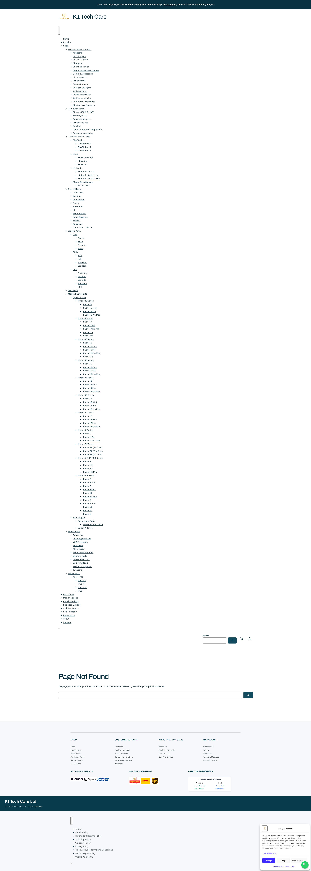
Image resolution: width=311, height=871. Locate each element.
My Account (208, 747)
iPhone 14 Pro (89, 388)
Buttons (77, 196)
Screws (76, 220)
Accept (269, 860)
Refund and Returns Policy (88, 835)
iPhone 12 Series (86, 412)
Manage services (270, 853)
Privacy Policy (290, 866)
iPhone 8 (87, 479)
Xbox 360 (82, 164)
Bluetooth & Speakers (84, 105)
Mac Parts (73, 290)
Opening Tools (80, 556)
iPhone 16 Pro (89, 349)
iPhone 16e (88, 356)
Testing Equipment (82, 566)
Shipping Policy (83, 839)
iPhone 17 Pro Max (91, 328)
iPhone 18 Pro (89, 311)
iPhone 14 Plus (90, 384)
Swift (80, 248)
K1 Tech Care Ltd (20, 801)
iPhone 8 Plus (89, 482)
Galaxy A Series (85, 528)
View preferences (299, 860)
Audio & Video (80, 91)
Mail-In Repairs (70, 597)
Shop (65, 45)
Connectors (78, 199)
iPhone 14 (87, 381)
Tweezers (77, 570)
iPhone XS (88, 468)
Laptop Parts (74, 231)
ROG (80, 255)
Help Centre (69, 615)
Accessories (75, 764)
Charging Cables (81, 66)
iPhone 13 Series (86, 395)
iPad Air (81, 583)
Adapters (77, 52)
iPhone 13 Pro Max (91, 409)
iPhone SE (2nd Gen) (93, 451)
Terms (78, 829)
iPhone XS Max (90, 472)
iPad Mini (82, 587)
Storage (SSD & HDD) (83, 112)
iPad (80, 591)
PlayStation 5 (84, 143)
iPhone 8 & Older (86, 475)
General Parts (74, 189)
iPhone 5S (87, 507)
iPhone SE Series (86, 444)
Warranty (119, 764)
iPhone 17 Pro (89, 325)
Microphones (79, 213)
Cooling (76, 126)
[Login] (250, 639)
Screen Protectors (82, 84)
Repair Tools (74, 531)
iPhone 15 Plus (90, 367)
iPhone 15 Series (86, 360)
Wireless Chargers (82, 87)
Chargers (77, 63)
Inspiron (82, 276)
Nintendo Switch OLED (89, 178)
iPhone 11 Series (85, 430)
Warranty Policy (83, 843)
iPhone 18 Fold (90, 307)
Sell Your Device (71, 608)
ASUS (75, 252)
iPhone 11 (87, 433)
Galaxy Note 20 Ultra (93, 524)
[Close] (59, 628)
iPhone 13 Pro (89, 405)
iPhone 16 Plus (90, 346)
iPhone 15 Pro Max (91, 374)
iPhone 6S (87, 493)
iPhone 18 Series (86, 300)
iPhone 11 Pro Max (91, 440)
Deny (283, 860)
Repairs (67, 42)
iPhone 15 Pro (89, 370)
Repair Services (121, 753)
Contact (67, 622)
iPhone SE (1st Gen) (92, 454)
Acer (75, 234)
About (66, 618)
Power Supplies (80, 122)
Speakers (77, 224)
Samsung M (79, 517)
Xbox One (82, 161)
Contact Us (119, 747)
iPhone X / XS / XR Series (90, 458)
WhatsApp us (169, 4)
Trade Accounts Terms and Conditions (94, 849)
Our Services (164, 753)
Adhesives (78, 192)
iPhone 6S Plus (90, 496)
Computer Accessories (84, 101)
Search (206, 635)
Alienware (82, 273)
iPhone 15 (87, 363)
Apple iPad (78, 576)
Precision (82, 283)
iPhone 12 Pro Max (91, 426)
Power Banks (79, 80)
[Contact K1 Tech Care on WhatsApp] (305, 865)
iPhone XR (88, 465)
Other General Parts (82, 227)
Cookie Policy (278, 866)
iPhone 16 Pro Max (91, 353)
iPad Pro (82, 580)
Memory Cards (80, 77)
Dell (75, 269)
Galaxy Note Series (87, 521)
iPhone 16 (87, 342)
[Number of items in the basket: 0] (242, 639)
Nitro (80, 241)
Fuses (76, 203)
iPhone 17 (87, 321)
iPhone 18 (87, 304)
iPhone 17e (88, 332)
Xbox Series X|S (85, 157)
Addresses (207, 753)
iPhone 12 (87, 416)
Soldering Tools (80, 562)
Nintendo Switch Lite (88, 175)
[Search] (232, 640)
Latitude (82, 280)
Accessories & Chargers (79, 49)
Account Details (210, 760)
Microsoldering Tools (83, 552)
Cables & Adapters (82, 119)
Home (66, 38)
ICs (74, 210)
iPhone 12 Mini (90, 419)
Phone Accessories (82, 94)
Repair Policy (81, 832)
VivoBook (82, 262)
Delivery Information (124, 757)
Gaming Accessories (83, 73)
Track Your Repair (122, 750)
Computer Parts (76, 108)
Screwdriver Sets (81, 559)
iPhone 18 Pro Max (91, 315)
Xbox (75, 154)
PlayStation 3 (84, 150)
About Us (163, 747)
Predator (82, 245)
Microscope (78, 549)
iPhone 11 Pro (89, 437)
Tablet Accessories (82, 98)
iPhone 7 (87, 486)
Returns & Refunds (123, 760)
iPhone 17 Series (85, 318)
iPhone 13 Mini (90, 402)
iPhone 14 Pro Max (91, 391)
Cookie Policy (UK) (84, 856)
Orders (206, 750)
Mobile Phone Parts (77, 294)
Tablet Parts (74, 573)
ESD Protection (80, 542)
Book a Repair (70, 611)
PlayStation (78, 140)
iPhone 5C (87, 510)
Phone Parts (75, 750)
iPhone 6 (87, 500)
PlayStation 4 (84, 147)
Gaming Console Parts (79, 136)
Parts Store (68, 594)
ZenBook (82, 265)
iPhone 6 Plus (89, 503)
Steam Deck (84, 185)
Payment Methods (211, 757)
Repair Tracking (71, 601)
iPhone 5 (87, 514)
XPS (80, 286)
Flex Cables (78, 206)
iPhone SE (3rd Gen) (92, 447)
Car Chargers (79, 56)
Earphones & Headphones (86, 70)
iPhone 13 (87, 398)
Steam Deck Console (83, 182)
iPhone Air (88, 335)
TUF (79, 259)
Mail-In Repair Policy (85, 853)
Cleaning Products (82, 538)
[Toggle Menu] (59, 31)
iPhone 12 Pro (89, 423)
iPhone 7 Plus (89, 489)
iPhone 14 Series (86, 377)
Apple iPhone (79, 297)
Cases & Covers (80, 59)
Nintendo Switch (86, 171)
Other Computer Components (87, 129)
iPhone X (87, 461)
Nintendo (77, 168)
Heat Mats (78, 545)
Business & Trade (72, 604)
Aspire (81, 238)
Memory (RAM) (80, 115)
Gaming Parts (76, 760)
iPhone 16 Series (86, 339)
